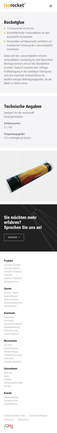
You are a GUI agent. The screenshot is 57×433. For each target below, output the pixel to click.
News (6, 376)
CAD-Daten (9, 320)
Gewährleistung (11, 348)
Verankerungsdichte (12, 361)
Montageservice (11, 281)
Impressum (9, 419)
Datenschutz (23, 419)
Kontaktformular (11, 400)
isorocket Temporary (13, 271)
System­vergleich (11, 299)
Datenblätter (9, 317)
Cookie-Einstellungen (38, 415)
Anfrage (12, 237)
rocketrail (8, 275)
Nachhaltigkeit (10, 306)
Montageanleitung (12, 327)
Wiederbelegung (11, 351)
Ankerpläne (9, 358)
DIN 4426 (8, 345)
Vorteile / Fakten (11, 292)
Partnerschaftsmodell (13, 382)
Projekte (7, 379)
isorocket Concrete (12, 265)
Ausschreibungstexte (13, 324)
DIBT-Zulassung (11, 330)
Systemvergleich (11, 333)
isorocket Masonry (12, 268)
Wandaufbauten (11, 296)
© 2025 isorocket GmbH (14, 415)
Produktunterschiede (13, 355)
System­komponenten (13, 302)
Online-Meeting (10, 404)
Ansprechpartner (11, 397)
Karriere (7, 386)
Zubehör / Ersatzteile (13, 278)
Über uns (8, 372)
